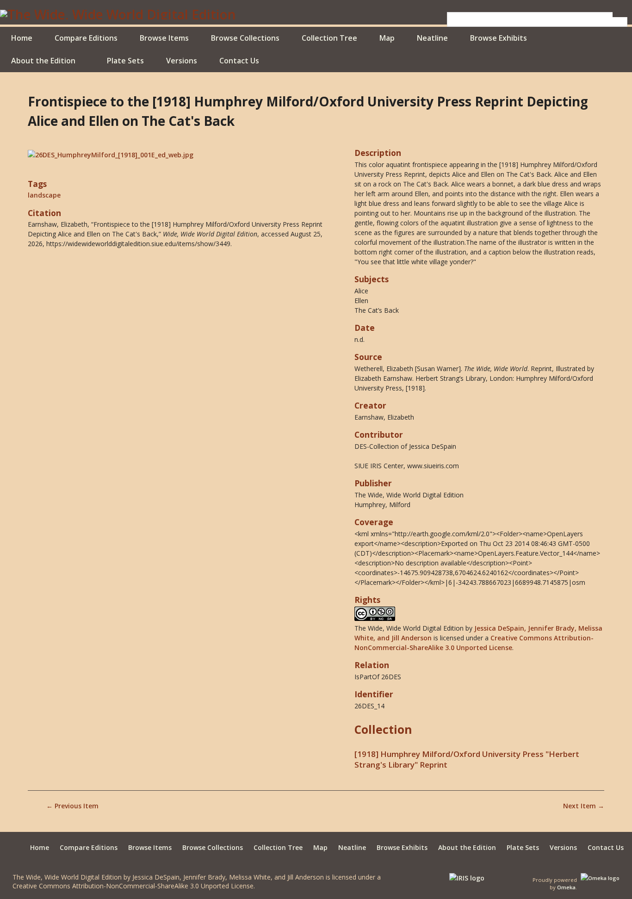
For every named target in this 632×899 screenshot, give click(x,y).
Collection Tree (329, 38)
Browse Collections (245, 38)
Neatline (432, 38)
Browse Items (164, 38)
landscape (44, 195)
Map (387, 38)
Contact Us (239, 61)
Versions (181, 61)
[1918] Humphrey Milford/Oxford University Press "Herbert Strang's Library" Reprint (466, 759)
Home (21, 38)
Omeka (566, 887)
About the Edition (43, 61)
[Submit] (620, 14)
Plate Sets (125, 61)
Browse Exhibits (498, 38)
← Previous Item (72, 805)
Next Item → (583, 805)
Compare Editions (86, 38)
